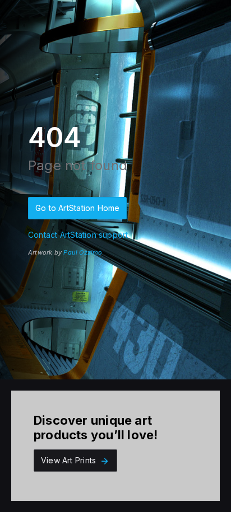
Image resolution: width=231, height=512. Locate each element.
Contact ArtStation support (78, 234)
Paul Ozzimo (82, 252)
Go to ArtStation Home (77, 208)
